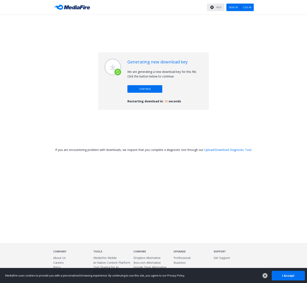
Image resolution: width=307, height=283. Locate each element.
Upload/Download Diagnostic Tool (227, 150)
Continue (145, 88)
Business (180, 263)
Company (59, 251)
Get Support (222, 258)
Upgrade (180, 251)
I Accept (288, 275)
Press (57, 267)
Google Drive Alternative (149, 267)
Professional (182, 258)
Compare (139, 251)
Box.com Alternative (147, 263)
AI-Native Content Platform (111, 263)
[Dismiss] (265, 275)
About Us (59, 258)
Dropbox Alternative (147, 258)
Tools (97, 251)
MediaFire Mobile (105, 258)
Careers (58, 263)
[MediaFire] (73, 7)
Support (220, 251)
